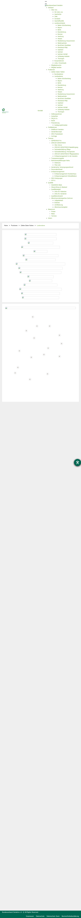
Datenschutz (40, 916)
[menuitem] (50, 8)
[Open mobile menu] (46, 1)
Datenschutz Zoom (53, 916)
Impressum (30, 916)
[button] (30, 379)
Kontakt (40, 111)
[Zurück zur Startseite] (5, 111)
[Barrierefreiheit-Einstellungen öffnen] (77, 462)
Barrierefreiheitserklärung (70, 916)
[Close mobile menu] (46, 3)
